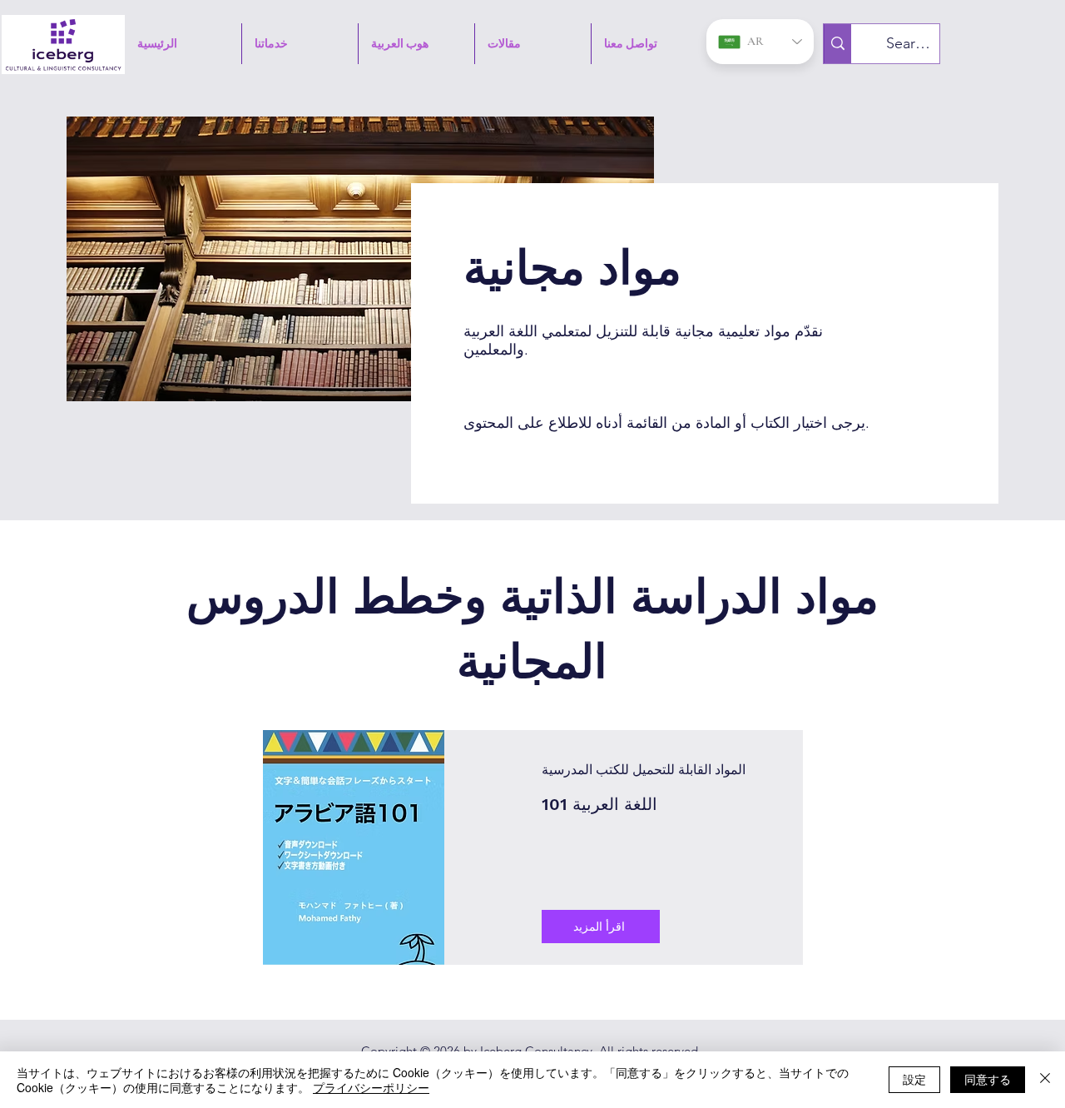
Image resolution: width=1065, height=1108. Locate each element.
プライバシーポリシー (371, 1087)
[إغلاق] (1045, 1080)
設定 (914, 1079)
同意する (987, 1079)
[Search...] (837, 43)
